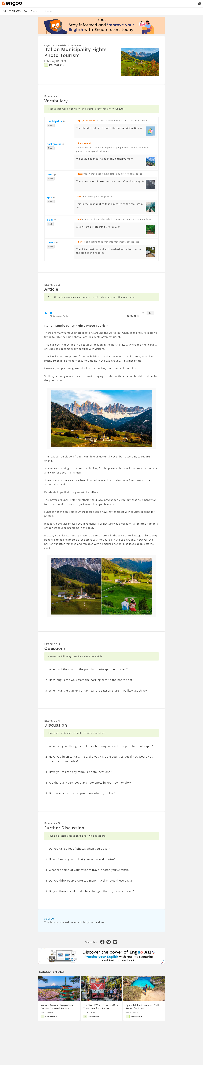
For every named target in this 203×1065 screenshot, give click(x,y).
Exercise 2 (52, 285)
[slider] (51, 313)
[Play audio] (64, 121)
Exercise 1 (52, 96)
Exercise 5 (52, 823)
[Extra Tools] (157, 313)
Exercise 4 (52, 721)
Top (25, 11)
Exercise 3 (52, 644)
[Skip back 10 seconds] (143, 313)
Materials (48, 11)
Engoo (47, 45)
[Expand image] (140, 62)
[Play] (46, 313)
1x (150, 313)
